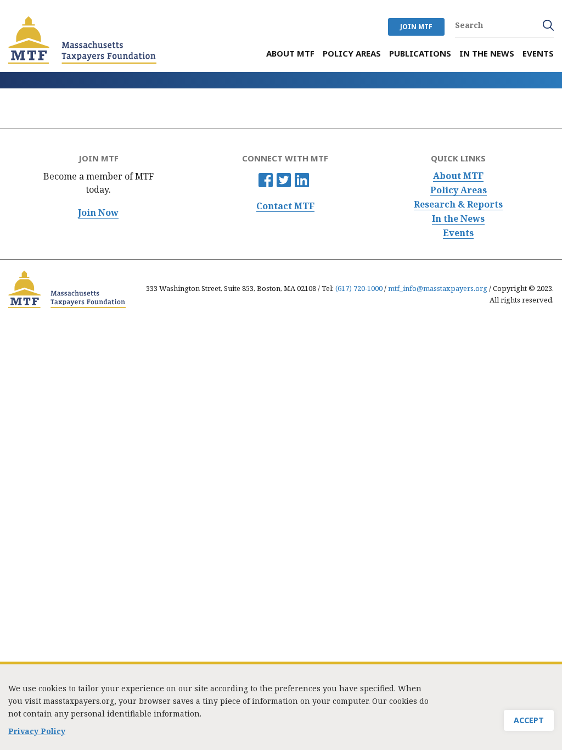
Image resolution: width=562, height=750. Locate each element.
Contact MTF (285, 206)
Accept (529, 720)
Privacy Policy (36, 731)
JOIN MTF (416, 26)
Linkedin (302, 180)
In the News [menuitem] (486, 53)
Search (548, 25)
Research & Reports (458, 204)
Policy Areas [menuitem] (352, 53)
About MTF (458, 176)
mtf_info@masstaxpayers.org (437, 288)
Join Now (98, 213)
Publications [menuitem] (420, 53)
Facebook (265, 180)
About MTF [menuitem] (290, 53)
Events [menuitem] (538, 53)
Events (458, 233)
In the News (458, 219)
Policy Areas (458, 190)
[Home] (82, 40)
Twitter (283, 180)
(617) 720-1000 (359, 288)
